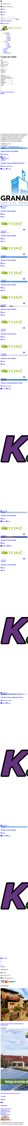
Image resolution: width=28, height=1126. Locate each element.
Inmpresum (3, 1113)
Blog (5, 50)
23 (1, 965)
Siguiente (3, 966)
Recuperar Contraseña (6, 20)
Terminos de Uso (5, 1110)
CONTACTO (7, 53)
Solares (8, 38)
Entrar (17, 19)
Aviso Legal (9, 1124)
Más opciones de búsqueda (7, 92)
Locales (9, 37)
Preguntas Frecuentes (6, 1108)
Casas (8, 36)
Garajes (9, 40)
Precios (5, 51)
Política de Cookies (5, 1114)
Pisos (8, 34)
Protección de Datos (5, 1111)
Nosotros (6, 48)
